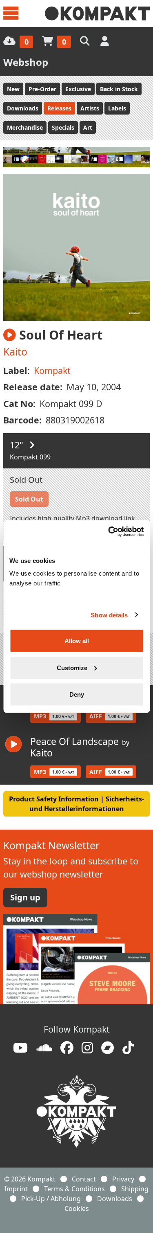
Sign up (25, 897)
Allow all (76, 640)
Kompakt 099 (30, 456)
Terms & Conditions (74, 1188)
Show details (109, 614)
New (13, 89)
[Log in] (105, 40)
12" (18, 445)
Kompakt (52, 370)
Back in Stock (119, 89)
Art (87, 127)
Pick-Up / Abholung (51, 1198)
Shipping (135, 1188)
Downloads (22, 108)
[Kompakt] (97, 13)
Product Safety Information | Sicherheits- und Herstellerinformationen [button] (76, 803)
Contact (84, 1179)
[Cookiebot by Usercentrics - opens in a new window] (109, 531)
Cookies (76, 1208)
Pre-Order (42, 89)
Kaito (15, 351)
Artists (89, 108)
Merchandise (25, 127)
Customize (72, 667)
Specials (63, 127)
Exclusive (78, 89)
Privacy (123, 1179)
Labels (117, 108)
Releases (59, 108)
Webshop (25, 62)
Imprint (16, 1188)
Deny (76, 694)
